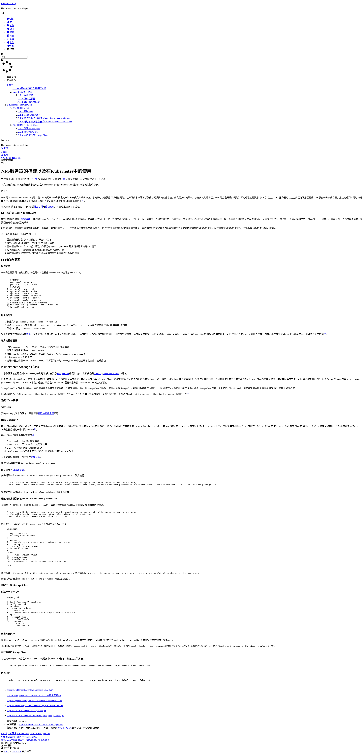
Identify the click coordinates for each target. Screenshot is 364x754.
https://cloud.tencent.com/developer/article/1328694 (30, 690)
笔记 (12, 36)
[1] (83, 200)
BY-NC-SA (66, 728)
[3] (325, 333)
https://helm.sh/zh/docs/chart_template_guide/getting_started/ (34, 715)
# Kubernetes (23, 733)
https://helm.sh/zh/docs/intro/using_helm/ (25, 710)
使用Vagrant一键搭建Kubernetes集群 (21, 737)
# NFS (33, 733)
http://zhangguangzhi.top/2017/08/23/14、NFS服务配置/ (33, 695)
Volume (97, 373)
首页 (12, 18)
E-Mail (17, 158)
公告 (12, 42)
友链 (12, 46)
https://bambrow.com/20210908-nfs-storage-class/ (41, 724)
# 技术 (4, 733)
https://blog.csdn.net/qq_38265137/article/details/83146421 (33, 700)
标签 (12, 25)
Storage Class (63, 373)
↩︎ (54, 690)
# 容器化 (12, 733)
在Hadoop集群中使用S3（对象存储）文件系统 (24, 740)
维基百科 (38, 206)
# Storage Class (43, 733)
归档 (12, 32)
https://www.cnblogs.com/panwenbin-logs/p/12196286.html (34, 705)
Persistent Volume (111, 373)
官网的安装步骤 (46, 413)
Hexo (6, 751)
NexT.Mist (16, 751)
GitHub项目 (18, 470)
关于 (12, 22)
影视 (12, 39)
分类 (12, 29)
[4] (188, 393)
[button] (182, 13)
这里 (28, 334)
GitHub (7, 158)
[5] (35, 429)
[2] (34, 233)
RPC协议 (25, 219)
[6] (33, 435)
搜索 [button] (12, 49)
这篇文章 (49, 206)
